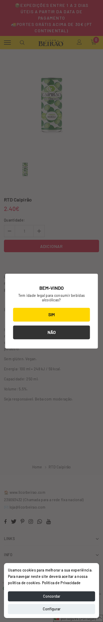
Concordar (51, 596)
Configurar (51, 609)
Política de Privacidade (61, 582)
